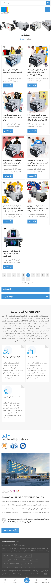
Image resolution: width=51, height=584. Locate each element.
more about (9, 530)
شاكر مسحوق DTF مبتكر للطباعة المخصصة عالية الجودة (12, 71)
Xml (14, 574)
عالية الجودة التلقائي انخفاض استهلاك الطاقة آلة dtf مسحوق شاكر (13, 117)
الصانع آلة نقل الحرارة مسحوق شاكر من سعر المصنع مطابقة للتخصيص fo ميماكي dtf (12, 163)
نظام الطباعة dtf (30, 568)
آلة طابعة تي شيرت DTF (11, 560)
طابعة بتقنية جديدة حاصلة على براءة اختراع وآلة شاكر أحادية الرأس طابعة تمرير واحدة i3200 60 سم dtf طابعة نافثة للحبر (13, 208)
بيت (23, 39)
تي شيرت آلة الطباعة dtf (30, 560)
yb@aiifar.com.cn (18, 545)
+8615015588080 (8, 541)
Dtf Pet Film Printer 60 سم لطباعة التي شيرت (19, 564)
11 (23, 279)
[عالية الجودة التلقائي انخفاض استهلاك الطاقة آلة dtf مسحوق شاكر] (13, 112)
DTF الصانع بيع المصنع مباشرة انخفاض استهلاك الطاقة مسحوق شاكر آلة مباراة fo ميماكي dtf (37, 117)
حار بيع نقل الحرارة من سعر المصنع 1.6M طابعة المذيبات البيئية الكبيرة (12, 253)
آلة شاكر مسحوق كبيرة (23, 556)
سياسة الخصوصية (23, 574)
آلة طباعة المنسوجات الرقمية (13, 568)
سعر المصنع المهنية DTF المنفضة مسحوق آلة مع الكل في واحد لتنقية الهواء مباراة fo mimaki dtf (37, 163)
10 (47, 275)
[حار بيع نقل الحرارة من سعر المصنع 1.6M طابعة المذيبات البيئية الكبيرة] (13, 248)
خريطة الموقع (6, 574)
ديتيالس (6, 85)
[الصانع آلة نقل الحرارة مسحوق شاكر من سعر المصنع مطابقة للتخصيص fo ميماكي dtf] (13, 157)
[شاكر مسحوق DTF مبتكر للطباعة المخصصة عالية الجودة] (13, 67)
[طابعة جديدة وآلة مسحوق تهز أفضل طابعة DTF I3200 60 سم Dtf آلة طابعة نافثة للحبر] (38, 203)
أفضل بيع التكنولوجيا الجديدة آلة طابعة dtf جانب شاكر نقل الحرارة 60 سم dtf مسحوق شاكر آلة (37, 72)
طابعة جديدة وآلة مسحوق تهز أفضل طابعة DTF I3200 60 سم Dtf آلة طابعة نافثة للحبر (37, 208)
